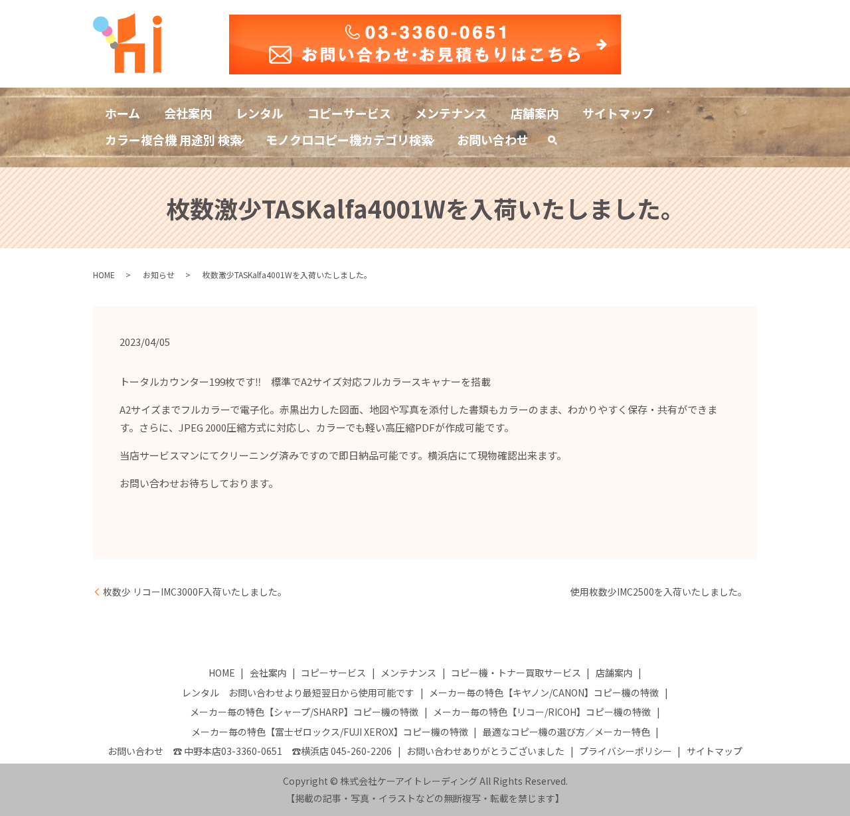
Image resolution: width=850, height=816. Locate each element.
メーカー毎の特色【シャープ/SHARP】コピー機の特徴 (304, 711)
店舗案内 (534, 113)
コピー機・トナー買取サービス (516, 672)
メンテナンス (451, 113)
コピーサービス (349, 113)
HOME (104, 274)
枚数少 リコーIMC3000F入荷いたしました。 (195, 592)
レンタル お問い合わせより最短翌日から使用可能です (298, 692)
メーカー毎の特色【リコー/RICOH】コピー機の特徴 (542, 711)
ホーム (122, 113)
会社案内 (188, 113)
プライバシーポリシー (625, 751)
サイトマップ (618, 113)
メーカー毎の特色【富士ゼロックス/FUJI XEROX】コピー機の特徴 (329, 731)
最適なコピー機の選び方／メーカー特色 (566, 731)
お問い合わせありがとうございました (485, 751)
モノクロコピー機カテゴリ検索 (349, 139)
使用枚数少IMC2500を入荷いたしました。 (658, 592)
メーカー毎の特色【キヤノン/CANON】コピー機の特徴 (544, 692)
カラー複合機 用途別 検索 (173, 139)
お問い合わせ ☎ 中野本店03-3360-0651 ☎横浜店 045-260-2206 (250, 751)
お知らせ (159, 274)
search (558, 142)
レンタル (260, 113)
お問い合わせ (493, 139)
